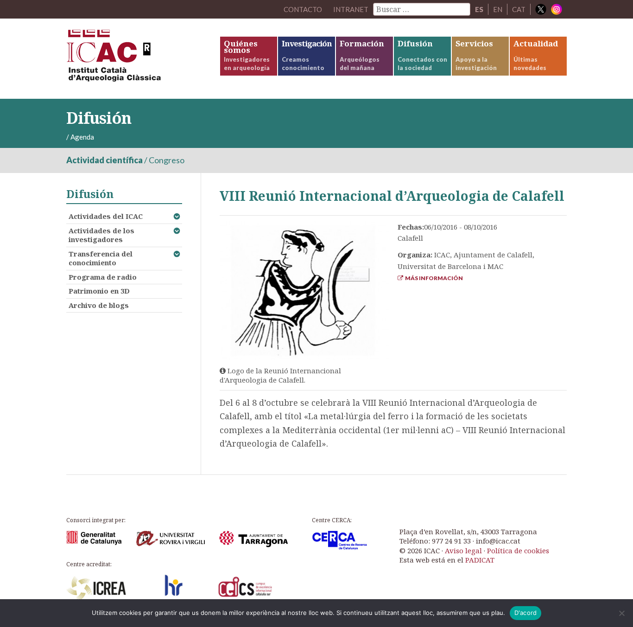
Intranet (350, 9)
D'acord (525, 612)
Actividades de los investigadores (101, 235)
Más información (433, 278)
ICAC (135, 59)
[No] (621, 613)
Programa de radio (103, 277)
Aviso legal (463, 550)
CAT (518, 9)
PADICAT (479, 559)
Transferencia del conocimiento (101, 258)
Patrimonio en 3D (99, 290)
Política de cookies (518, 550)
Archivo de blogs (99, 305)
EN (497, 9)
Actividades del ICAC (106, 216)
